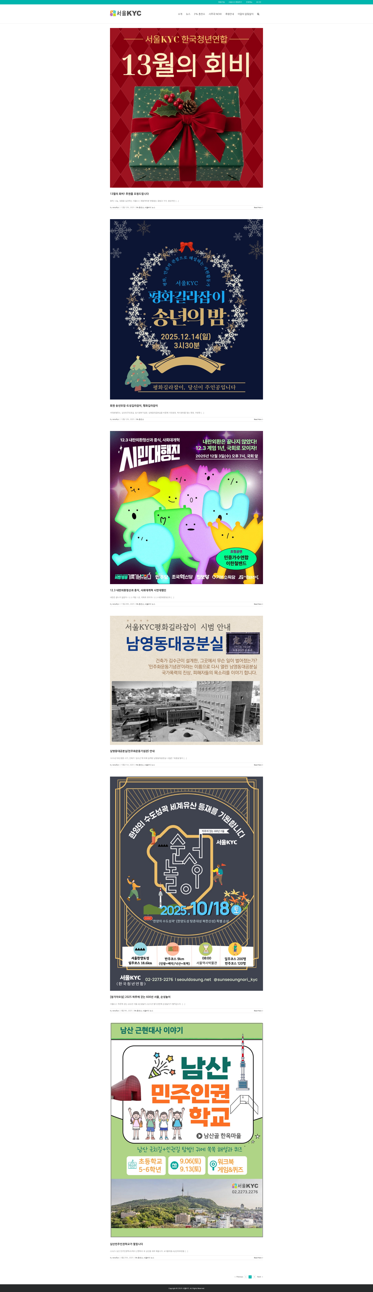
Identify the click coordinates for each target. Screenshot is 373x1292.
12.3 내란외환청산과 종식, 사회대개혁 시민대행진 (138, 590)
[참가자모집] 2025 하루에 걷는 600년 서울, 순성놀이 (140, 997)
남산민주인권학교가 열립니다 (126, 1244)
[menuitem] (221, 2)
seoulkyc (115, 207)
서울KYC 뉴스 (150, 207)
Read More (258, 207)
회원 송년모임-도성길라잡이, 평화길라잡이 (134, 405)
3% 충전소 (140, 207)
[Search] (258, 14)
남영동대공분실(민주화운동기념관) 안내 (132, 751)
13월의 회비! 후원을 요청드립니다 (129, 194)
